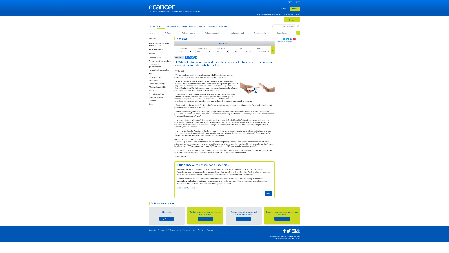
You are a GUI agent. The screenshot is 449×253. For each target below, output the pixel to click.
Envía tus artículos (156, 49)
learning (193, 26)
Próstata (168, 33)
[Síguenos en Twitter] (284, 39)
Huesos (152, 73)
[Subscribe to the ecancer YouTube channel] (298, 231)
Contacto (152, 230)
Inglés (289, 2)
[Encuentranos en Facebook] (291, 39)
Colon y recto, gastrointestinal (155, 65)
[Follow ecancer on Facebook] (284, 231)
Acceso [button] (284, 8)
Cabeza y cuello (260, 33)
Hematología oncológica (159, 70)
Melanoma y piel (237, 33)
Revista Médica (173, 26)
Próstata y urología (156, 94)
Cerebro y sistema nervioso (160, 61)
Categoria (184, 48)
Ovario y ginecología (157, 83)
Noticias (160, 26)
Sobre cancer (244, 219)
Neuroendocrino (155, 80)
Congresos (212, 26)
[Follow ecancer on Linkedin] (293, 231)
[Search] (298, 26)
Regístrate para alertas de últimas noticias (159, 44)
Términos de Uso (189, 230)
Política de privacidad (205, 230)
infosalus (184, 156)
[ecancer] (163, 7)
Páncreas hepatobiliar (157, 87)
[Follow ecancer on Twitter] (288, 231)
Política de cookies (174, 230)
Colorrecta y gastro (213, 33)
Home (152, 26)
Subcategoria (202, 48)
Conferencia (221, 48)
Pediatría (152, 90)
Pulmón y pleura (188, 33)
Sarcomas (153, 100)
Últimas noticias (224, 43)
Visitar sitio (205, 219)
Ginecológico (281, 33)
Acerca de (223, 26)
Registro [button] (295, 8)
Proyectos (162, 230)
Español (297, 2)
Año (240, 48)
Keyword (260, 48)
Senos (151, 104)
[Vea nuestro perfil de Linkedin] (287, 39)
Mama (152, 33)
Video (184, 26)
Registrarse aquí (167, 219)
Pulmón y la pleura (156, 97)
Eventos (202, 26)
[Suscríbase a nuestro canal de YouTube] (294, 39)
